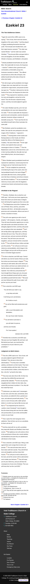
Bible (10, 4)
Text (8, 564)
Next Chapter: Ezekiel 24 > (20, 504)
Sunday (5, 4)
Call (12, 564)
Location (9, 558)
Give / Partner (11, 562)
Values (9, 541)
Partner (15, 4)
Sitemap (9, 548)
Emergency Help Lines (13, 567)
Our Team (9, 546)
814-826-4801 (9, 525)
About (5, 531)
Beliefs (9, 537)
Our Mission (10, 543)
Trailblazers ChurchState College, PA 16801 (12, 519)
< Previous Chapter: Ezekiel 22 (11, 18)
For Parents (23, 4)
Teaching (9, 539)
